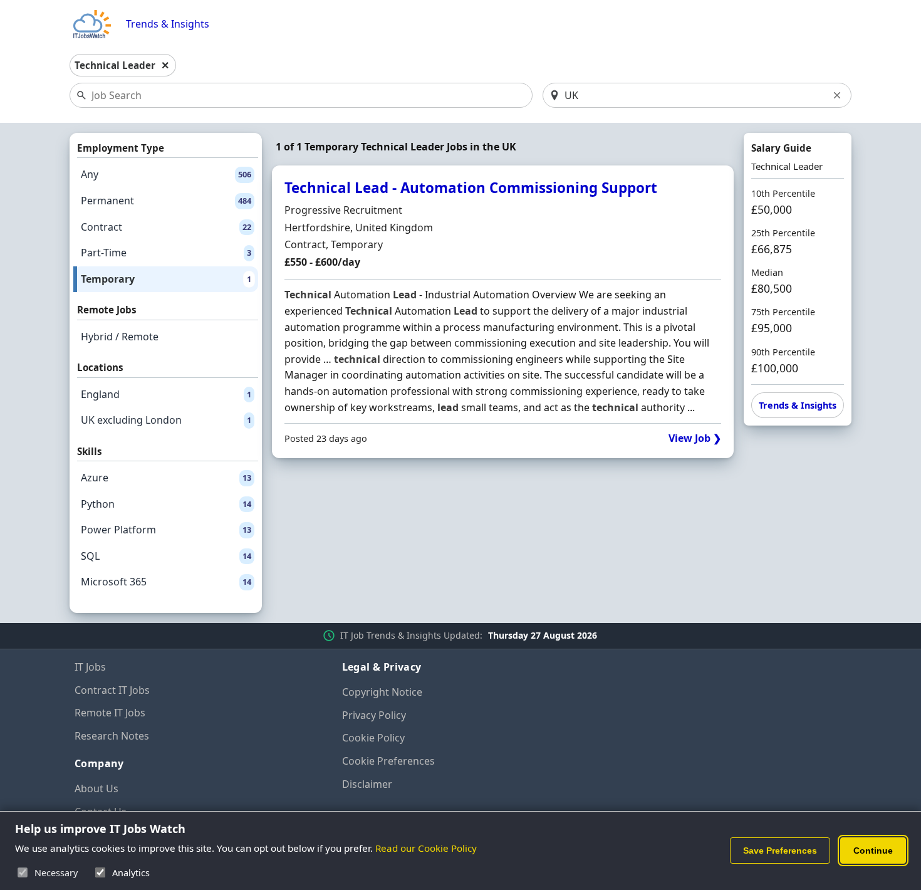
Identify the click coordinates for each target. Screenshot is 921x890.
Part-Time (166, 252)
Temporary (166, 279)
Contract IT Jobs (112, 690)
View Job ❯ (695, 438)
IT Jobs (90, 667)
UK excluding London (166, 420)
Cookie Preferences (388, 761)
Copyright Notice (382, 692)
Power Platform (166, 530)
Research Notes (112, 736)
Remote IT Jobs (110, 713)
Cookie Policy (373, 738)
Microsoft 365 (166, 582)
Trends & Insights (167, 24)
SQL (166, 556)
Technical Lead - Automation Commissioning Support (470, 187)
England (166, 394)
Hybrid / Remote (120, 336)
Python (166, 504)
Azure (166, 477)
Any (166, 174)
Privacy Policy (374, 715)
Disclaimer (367, 784)
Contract (166, 227)
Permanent (166, 200)
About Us (96, 788)
